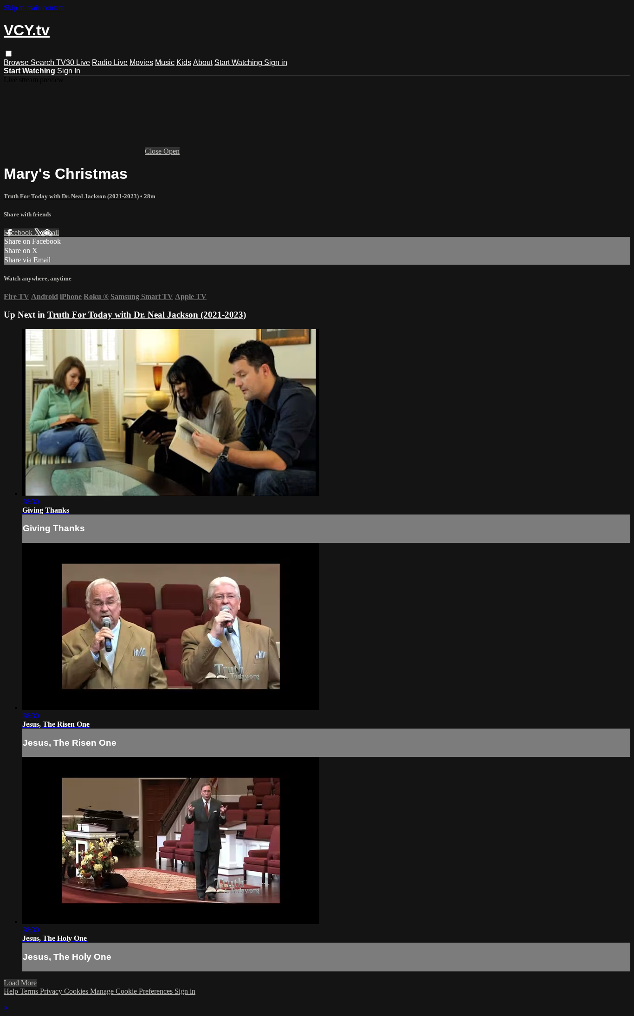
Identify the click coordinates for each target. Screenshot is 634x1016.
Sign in (275, 62)
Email (50, 232)
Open (171, 151)
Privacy (52, 991)
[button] (9, 54)
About (203, 62)
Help (12, 991)
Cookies (77, 991)
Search (43, 62)
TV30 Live (73, 62)
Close (154, 151)
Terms (30, 991)
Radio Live (110, 62)
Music (165, 62)
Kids (183, 62)
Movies (141, 62)
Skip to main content (34, 8)
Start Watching (239, 62)
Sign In (68, 71)
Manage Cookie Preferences (132, 991)
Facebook (19, 232)
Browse (17, 62)
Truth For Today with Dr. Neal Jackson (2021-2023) (72, 196)
